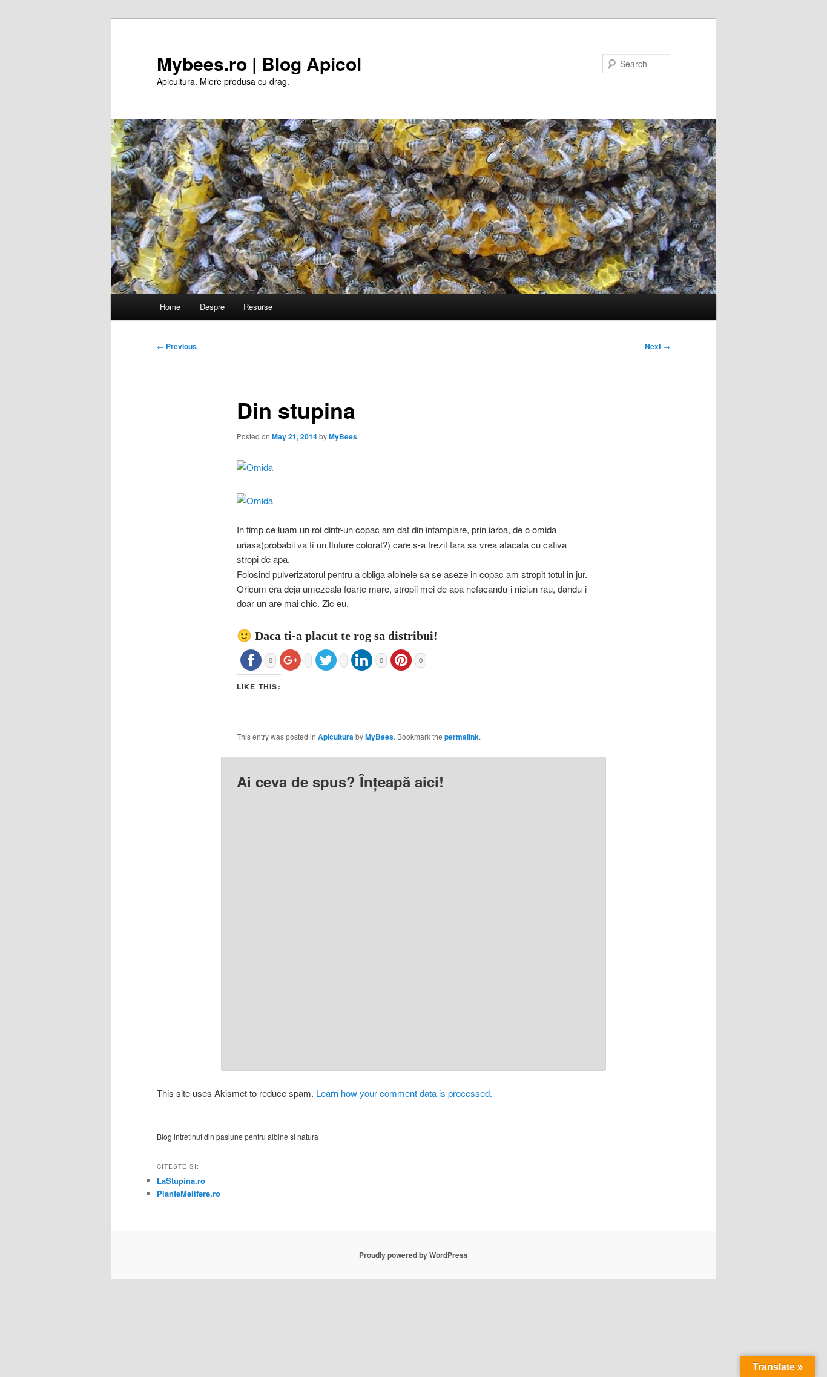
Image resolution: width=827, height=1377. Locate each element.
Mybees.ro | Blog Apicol (259, 63)
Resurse (257, 306)
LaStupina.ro (181, 1180)
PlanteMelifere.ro (188, 1193)
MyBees (343, 436)
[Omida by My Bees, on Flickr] (255, 467)
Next (657, 346)
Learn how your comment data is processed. (404, 1092)
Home (170, 306)
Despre (212, 306)
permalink (461, 736)
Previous (177, 346)
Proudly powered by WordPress (413, 1254)
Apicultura (336, 736)
